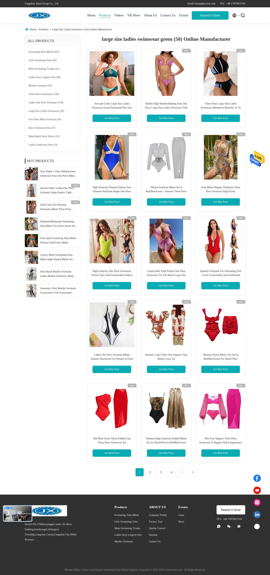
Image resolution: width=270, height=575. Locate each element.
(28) (46, 111)
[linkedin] (257, 514)
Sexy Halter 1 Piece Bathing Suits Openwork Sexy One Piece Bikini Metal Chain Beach (57, 174)
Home (91, 15)
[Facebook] (257, 478)
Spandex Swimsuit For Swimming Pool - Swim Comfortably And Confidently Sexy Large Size (220, 275)
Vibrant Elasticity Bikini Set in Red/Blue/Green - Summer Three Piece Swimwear (166, 191)
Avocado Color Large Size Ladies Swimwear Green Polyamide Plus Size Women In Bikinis (112, 107)
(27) (41, 127)
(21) (43, 68)
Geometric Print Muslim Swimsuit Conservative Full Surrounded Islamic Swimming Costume (58, 291)
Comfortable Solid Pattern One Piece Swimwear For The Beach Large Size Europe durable (166, 275)
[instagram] (257, 502)
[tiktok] (257, 526)
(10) (44, 119)
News (181, 521)
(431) (43, 51)
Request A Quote (210, 15)
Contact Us (168, 15)
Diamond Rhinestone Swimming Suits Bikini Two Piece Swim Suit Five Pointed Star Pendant (58, 224)
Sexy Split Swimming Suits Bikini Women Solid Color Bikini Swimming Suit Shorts (58, 241)
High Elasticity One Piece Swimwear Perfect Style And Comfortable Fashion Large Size (111, 275)
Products (105, 15)
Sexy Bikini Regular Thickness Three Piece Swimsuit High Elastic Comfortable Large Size (220, 191)
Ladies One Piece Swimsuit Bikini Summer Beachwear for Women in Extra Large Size (112, 358)
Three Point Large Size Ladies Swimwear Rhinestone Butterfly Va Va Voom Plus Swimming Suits (221, 107)
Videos (119, 15)
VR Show (133, 15)
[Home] (39, 15)
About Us (150, 15)
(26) (42, 60)
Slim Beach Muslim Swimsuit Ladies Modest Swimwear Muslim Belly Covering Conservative (58, 274)
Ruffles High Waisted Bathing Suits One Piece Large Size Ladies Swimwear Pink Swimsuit (166, 107)
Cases (181, 515)
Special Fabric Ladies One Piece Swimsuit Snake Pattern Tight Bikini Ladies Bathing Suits (57, 191)
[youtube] (257, 490)
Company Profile (158, 515)
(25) (40, 85)
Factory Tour (156, 521)
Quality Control (157, 528)
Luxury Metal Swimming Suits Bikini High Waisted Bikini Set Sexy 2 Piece (56, 258)
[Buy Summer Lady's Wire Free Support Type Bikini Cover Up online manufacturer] (166, 324)
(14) (42, 144)
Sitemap (153, 535)
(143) (43, 94)
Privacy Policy (72, 569)
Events (183, 15)
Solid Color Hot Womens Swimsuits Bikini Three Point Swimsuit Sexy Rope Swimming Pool (57, 207)
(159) (45, 102)
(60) (44, 77)
